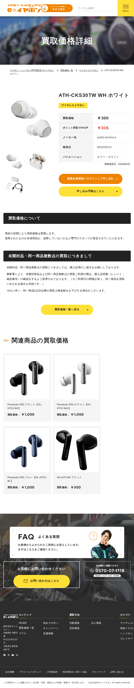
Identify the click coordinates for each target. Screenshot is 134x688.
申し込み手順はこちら (90, 191)
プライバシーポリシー (30, 672)
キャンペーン (51, 628)
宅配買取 (74, 623)
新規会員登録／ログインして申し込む (90, 178)
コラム (22, 633)
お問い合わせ (117, 672)
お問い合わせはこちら (44, 580)
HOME (23, 623)
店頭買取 (74, 628)
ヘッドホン (126, 633)
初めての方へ (51, 623)
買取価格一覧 (26, 627)
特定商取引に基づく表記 (75, 672)
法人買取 (96, 623)
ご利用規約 (52, 672)
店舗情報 (48, 633)
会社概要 (9, 672)
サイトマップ (98, 672)
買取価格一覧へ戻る (67, 309)
